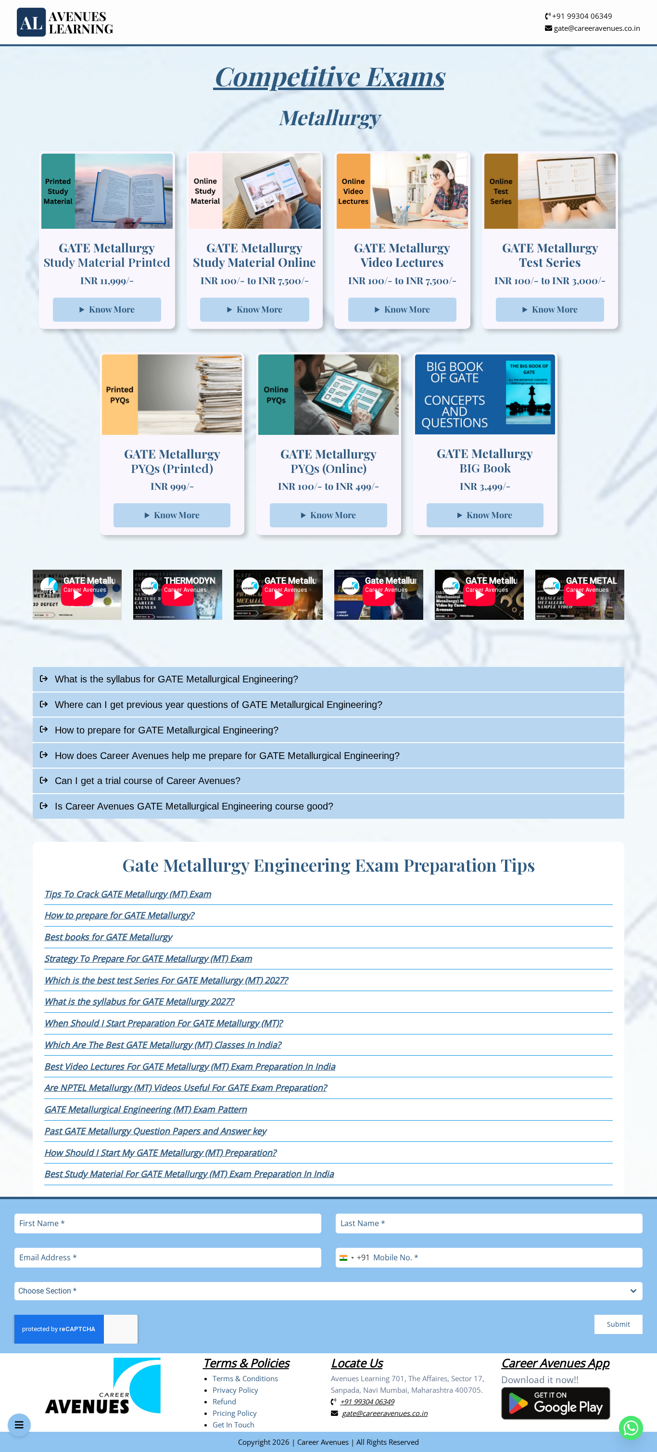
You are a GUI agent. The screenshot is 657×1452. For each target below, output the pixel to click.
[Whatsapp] (631, 1428)
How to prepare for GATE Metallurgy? (119, 915)
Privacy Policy (235, 1390)
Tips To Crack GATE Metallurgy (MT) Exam (127, 894)
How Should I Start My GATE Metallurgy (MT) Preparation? (160, 1152)
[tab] (328, 679)
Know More (112, 309)
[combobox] (353, 1258)
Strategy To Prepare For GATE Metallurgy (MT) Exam (148, 958)
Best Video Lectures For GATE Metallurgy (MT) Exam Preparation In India (189, 1066)
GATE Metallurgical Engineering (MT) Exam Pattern (145, 1109)
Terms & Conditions (245, 1378)
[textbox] (319, 1291)
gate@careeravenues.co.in (596, 28)
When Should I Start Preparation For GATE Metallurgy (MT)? (163, 1023)
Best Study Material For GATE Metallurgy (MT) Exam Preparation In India (189, 1173)
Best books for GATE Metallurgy (108, 936)
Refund (224, 1401)
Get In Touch (233, 1424)
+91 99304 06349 (581, 16)
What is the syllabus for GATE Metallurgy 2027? (139, 1001)
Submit (618, 1324)
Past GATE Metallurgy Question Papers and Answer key (155, 1131)
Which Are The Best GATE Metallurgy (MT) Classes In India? (162, 1044)
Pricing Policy (235, 1413)
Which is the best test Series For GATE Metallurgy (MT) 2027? (166, 980)
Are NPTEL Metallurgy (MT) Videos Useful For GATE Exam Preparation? (185, 1087)
